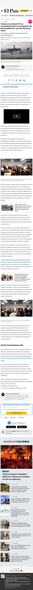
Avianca (6, 417)
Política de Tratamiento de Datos (15, 409)
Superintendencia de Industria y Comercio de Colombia (17, 584)
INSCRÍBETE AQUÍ (16, 413)
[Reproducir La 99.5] (30, 21)
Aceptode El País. (16, 409)
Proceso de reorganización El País (12, 585)
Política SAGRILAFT (9, 581)
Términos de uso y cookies (11, 580)
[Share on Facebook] (9, 80)
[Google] (11, 427)
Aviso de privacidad (24, 578)
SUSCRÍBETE (24, 10)
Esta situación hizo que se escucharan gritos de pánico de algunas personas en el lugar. (16, 358)
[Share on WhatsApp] (16, 80)
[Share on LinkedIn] (20, 80)
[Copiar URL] (24, 80)
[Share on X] (12, 80)
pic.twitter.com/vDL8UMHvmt (9, 386)
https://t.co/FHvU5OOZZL (8, 383)
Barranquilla (21, 417)
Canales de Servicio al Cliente (19, 577)
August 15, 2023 (21, 388)
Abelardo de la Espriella (17, 15)
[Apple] (22, 427)
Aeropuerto (12, 417)
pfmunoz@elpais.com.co (10, 587)
